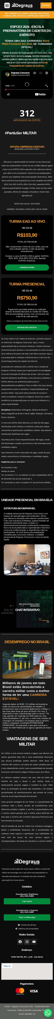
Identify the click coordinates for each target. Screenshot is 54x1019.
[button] (7, 5)
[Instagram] (27, 942)
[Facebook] (20, 942)
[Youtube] (34, 942)
